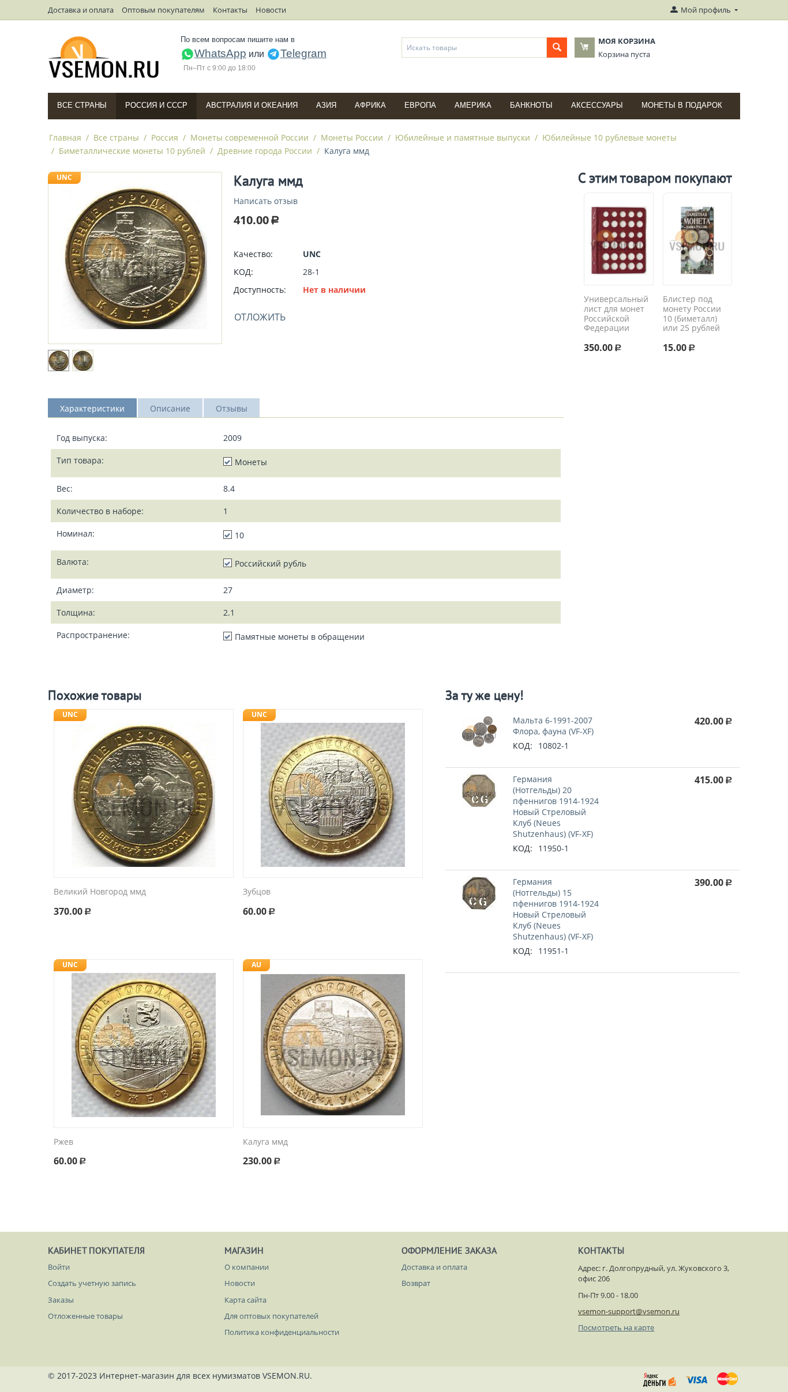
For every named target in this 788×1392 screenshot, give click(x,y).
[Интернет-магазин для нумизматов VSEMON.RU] (104, 57)
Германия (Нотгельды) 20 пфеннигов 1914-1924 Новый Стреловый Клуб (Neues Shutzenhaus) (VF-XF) (556, 806)
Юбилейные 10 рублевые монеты (609, 137)
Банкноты (531, 105)
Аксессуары (597, 105)
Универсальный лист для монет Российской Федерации (616, 314)
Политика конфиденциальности (281, 1332)
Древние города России (264, 150)
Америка (473, 105)
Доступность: (260, 289)
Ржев (63, 1142)
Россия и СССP (156, 105)
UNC (64, 177)
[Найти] (557, 47)
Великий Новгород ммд (100, 892)
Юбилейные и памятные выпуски (462, 137)
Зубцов (257, 892)
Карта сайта (245, 1300)
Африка (370, 105)
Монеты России (352, 137)
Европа (420, 105)
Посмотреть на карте (616, 1327)
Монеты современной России (249, 137)
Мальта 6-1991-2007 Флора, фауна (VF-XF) (553, 726)
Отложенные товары (85, 1316)
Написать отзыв (266, 200)
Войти (59, 1267)
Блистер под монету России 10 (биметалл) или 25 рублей (692, 314)
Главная (65, 137)
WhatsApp (220, 53)
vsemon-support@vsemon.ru (629, 1311)
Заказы (61, 1300)
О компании (246, 1267)
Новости (271, 10)
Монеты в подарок (681, 105)
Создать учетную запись (92, 1283)
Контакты (230, 10)
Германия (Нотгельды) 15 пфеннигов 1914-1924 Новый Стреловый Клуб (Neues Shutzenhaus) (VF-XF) (556, 909)
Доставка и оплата (81, 10)
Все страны (82, 105)
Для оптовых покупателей (271, 1316)
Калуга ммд (265, 1142)
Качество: (253, 253)
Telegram (303, 53)
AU (256, 965)
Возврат (415, 1283)
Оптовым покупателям (163, 10)
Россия (164, 137)
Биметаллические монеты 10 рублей (132, 150)
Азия (326, 105)
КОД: (243, 271)
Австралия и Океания (252, 105)
